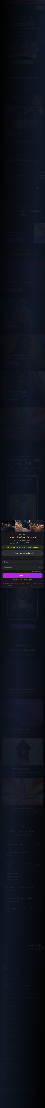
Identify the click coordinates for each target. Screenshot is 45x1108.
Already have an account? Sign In (22, 580)
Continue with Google (24, 553)
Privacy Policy (25, 583)
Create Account (22, 575)
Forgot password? (37, 571)
